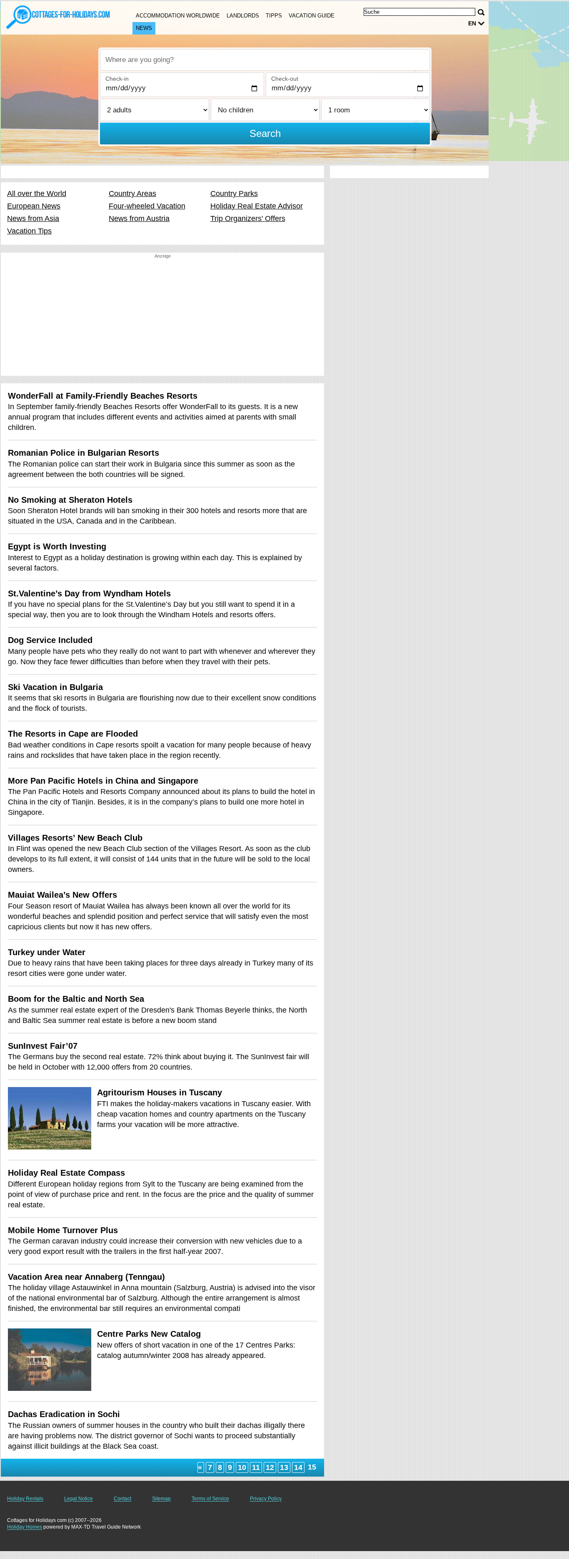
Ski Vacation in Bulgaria (55, 687)
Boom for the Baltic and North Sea (76, 998)
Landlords (243, 15)
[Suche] (481, 12)
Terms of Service (210, 1499)
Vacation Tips (29, 231)
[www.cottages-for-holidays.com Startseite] (58, 17)
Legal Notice (78, 1499)
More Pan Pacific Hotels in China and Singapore (103, 780)
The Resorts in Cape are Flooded (73, 733)
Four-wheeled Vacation (147, 206)
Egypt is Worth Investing (57, 546)
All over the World (36, 193)
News (144, 28)
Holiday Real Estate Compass (66, 1172)
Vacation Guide (311, 15)
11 (256, 1467)
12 (270, 1467)
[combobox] (264, 60)
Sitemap (161, 1499)
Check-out (284, 78)
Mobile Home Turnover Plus (63, 1230)
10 (242, 1467)
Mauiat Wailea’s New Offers (62, 894)
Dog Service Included (50, 640)
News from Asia (33, 218)
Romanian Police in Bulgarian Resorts (83, 452)
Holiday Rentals (25, 1499)
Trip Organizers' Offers (247, 218)
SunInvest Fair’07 (42, 1045)
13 (284, 1467)
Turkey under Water (46, 952)
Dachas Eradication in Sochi (64, 1414)
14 (298, 1467)
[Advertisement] (162, 317)
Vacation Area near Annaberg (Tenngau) (86, 1276)
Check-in (117, 78)
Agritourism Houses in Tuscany (159, 1092)
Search (265, 133)
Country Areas (132, 193)
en (472, 23)
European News (33, 206)
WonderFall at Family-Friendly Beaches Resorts (102, 395)
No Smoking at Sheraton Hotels (70, 499)
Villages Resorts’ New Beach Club (75, 837)
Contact (122, 1499)
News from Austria (139, 218)
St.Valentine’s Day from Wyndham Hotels (89, 593)
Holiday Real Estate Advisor (256, 206)
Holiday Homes (24, 1527)
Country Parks (234, 193)
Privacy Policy (266, 1499)
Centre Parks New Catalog (149, 1333)
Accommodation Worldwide (178, 15)
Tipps (274, 15)
